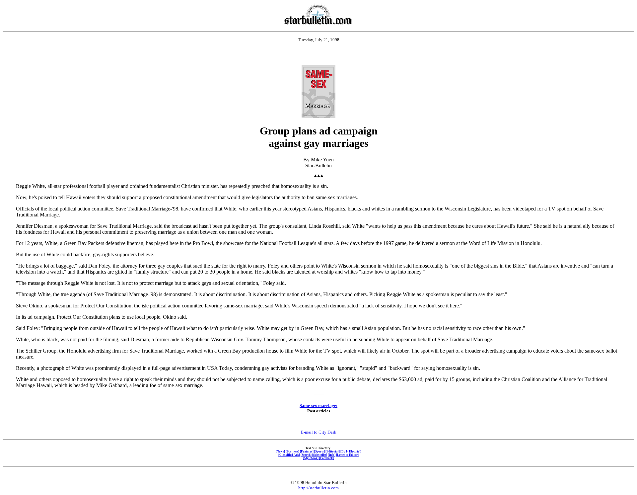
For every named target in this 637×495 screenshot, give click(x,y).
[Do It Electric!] (350, 451)
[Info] (331, 454)
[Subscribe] (319, 454)
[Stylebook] (310, 458)
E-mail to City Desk (318, 432)
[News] (280, 451)
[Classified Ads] (289, 454)
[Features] (307, 451)
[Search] (306, 454)
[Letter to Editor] (347, 454)
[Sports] (319, 451)
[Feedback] (326, 458)
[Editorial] (332, 451)
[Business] (292, 451)
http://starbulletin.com (318, 487)
